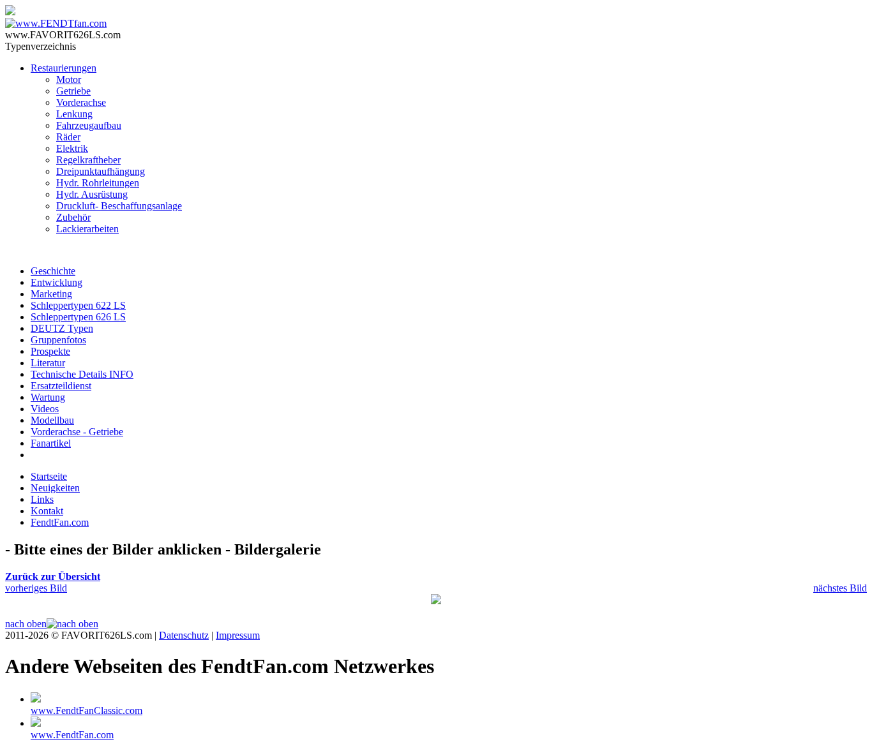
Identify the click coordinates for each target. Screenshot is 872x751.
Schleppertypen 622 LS (78, 305)
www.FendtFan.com (72, 734)
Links (42, 499)
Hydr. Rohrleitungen (97, 182)
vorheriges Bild (36, 588)
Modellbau (52, 420)
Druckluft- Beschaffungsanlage (119, 205)
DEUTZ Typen (62, 328)
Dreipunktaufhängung (100, 171)
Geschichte (53, 270)
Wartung (48, 397)
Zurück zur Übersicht (52, 576)
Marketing (51, 293)
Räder (68, 136)
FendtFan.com (60, 522)
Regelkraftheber (88, 159)
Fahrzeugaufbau (88, 125)
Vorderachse (81, 102)
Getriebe (73, 91)
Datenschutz (184, 635)
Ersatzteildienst (61, 385)
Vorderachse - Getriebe (77, 431)
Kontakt (47, 510)
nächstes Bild (840, 588)
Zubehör (73, 217)
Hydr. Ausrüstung (92, 194)
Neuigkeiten (55, 487)
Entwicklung (56, 282)
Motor (68, 79)
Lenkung (74, 113)
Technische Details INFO (82, 374)
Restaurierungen (63, 68)
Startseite (49, 476)
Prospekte (50, 351)
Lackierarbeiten (87, 228)
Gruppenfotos (58, 339)
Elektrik (72, 148)
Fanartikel (51, 443)
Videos (45, 408)
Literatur (48, 362)
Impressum (238, 635)
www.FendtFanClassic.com (86, 710)
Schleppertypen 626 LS (78, 316)
